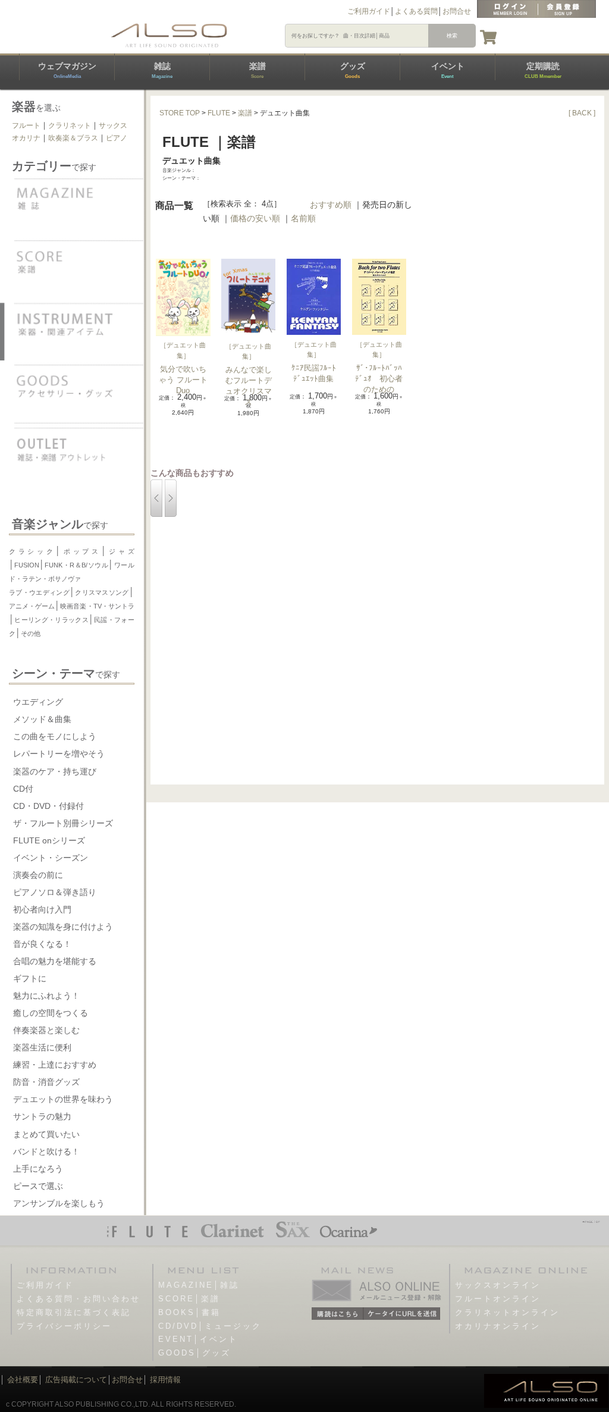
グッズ (352, 70)
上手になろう (38, 1168)
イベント (447, 70)
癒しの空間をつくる (50, 1013)
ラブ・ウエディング (39, 592)
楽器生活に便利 (42, 1047)
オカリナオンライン (498, 1326)
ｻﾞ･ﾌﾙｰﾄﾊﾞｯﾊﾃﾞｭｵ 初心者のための (379, 378)
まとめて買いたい (46, 1134)
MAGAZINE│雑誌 (198, 1285)
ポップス (81, 551)
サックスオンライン (498, 1285)
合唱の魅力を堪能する (54, 961)
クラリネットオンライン (507, 1312)
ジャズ (120, 551)
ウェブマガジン (67, 70)
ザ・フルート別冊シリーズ (63, 823)
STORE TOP (179, 113)
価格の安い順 (255, 218)
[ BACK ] (582, 113)
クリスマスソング (102, 592)
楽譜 (257, 70)
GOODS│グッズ (194, 1352)
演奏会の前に (38, 875)
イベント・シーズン (50, 857)
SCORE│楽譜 (189, 1298)
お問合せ (456, 11)
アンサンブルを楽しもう (59, 1203)
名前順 (303, 218)
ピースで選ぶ (38, 1186)
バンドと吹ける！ (46, 1151)
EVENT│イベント (198, 1339)
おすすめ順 (330, 204)
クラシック (32, 551)
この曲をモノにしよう (54, 736)
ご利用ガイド (368, 11)
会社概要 (22, 1379)
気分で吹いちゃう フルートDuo (183, 380)
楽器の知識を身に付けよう (63, 926)
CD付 (23, 788)
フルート (26, 125)
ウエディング (38, 702)
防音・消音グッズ (46, 1082)
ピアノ (116, 138)
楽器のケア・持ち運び (54, 771)
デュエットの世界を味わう (63, 1099)
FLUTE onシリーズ (49, 840)
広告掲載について (76, 1379)
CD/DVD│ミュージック (210, 1326)
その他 (30, 633)
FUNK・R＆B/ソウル (76, 565)
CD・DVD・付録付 (48, 806)
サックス (113, 125)
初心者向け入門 (42, 909)
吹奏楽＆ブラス (73, 138)
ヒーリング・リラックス (51, 619)
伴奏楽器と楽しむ (46, 1030)
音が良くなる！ (42, 944)
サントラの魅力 (42, 1116)
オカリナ (26, 138)
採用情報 (165, 1379)
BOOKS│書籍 (189, 1312)
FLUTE (219, 113)
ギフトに (29, 978)
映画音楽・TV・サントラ (97, 606)
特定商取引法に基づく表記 (74, 1312)
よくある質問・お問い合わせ (78, 1298)
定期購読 (543, 70)
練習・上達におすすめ (54, 1064)
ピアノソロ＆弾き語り (54, 892)
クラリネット (69, 125)
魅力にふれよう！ (46, 995)
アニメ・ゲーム (32, 606)
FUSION (26, 565)
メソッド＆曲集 (42, 719)
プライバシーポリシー (64, 1326)
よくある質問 (416, 11)
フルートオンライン (498, 1298)
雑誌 (162, 70)
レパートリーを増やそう (59, 753)
